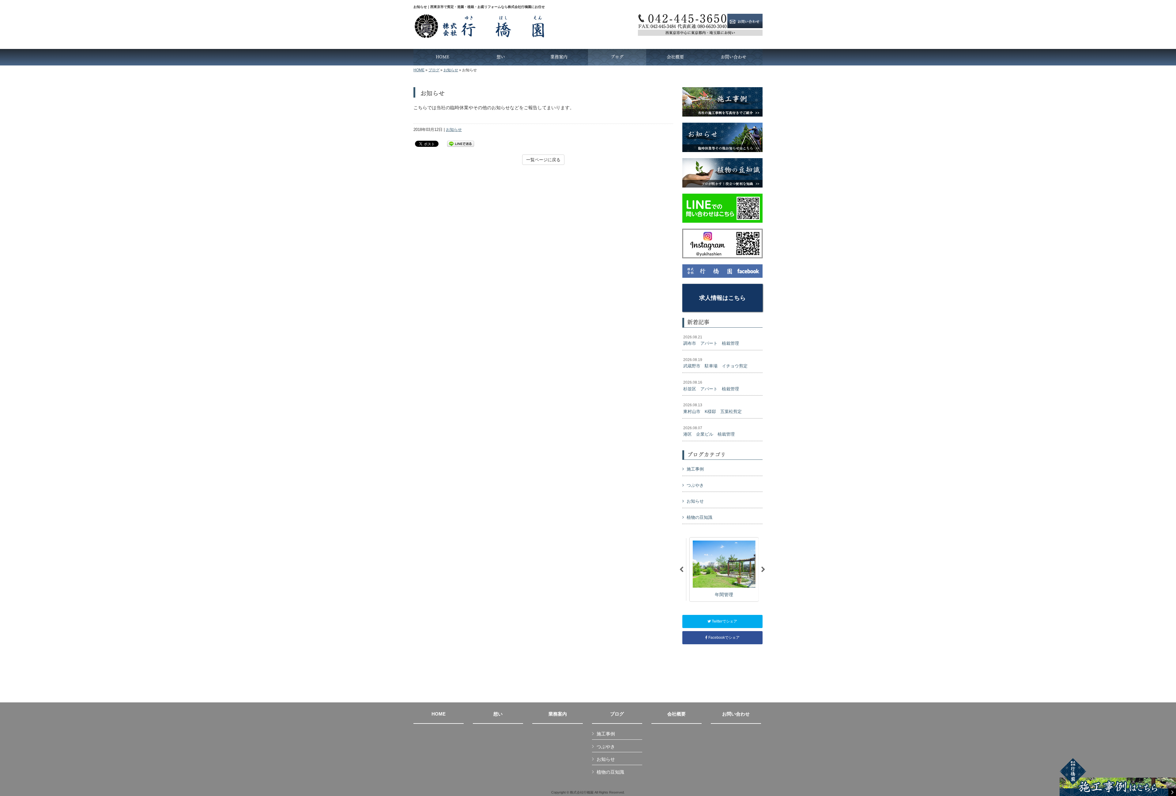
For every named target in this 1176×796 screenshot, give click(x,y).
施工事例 (695, 469)
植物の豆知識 (699, 517)
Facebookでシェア (723, 637)
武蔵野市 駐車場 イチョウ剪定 (715, 363)
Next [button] (763, 570)
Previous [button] (681, 570)
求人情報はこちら (722, 298)
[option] (722, 569)
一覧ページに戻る (543, 159)
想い (498, 714)
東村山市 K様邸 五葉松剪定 (712, 408)
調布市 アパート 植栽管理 (711, 340)
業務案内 (557, 714)
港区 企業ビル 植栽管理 (709, 431)
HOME (418, 70)
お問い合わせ (736, 714)
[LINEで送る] (460, 143)
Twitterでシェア (724, 621)
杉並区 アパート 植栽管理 (711, 385)
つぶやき (695, 485)
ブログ (433, 70)
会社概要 (676, 714)
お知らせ (450, 70)
